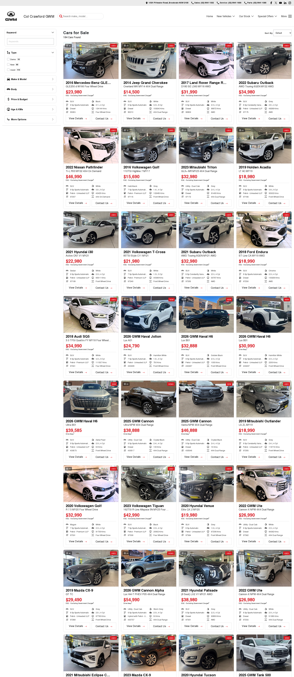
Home (209, 16)
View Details (76, 118)
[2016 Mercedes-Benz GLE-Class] (91, 60)
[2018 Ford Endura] (264, 229)
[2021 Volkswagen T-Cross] (148, 229)
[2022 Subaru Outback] (264, 60)
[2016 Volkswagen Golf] (148, 145)
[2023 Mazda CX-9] (148, 653)
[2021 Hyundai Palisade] (206, 568)
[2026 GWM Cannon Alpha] (148, 568)
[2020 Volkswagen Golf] (91, 483)
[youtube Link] (280, 3)
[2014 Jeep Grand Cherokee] (148, 60)
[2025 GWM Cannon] (148, 399)
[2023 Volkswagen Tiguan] (148, 483)
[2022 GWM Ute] (264, 483)
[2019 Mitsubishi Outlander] (264, 399)
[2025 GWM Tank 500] (264, 653)
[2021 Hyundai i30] (91, 229)
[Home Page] (11, 16)
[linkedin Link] (285, 3)
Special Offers (265, 16)
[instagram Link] (290, 3)
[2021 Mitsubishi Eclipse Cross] (91, 653)
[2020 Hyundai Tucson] (206, 653)
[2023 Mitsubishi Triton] (206, 145)
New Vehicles (224, 16)
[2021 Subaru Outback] (206, 229)
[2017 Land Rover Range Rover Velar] (206, 60)
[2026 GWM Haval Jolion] (148, 314)
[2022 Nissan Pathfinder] (91, 145)
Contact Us (102, 118)
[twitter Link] (276, 3)
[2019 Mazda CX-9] (91, 568)
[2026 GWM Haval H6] (206, 314)
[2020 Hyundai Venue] (206, 483)
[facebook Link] (271, 3)
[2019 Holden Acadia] (264, 145)
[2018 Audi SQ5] (91, 314)
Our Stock (244, 16)
